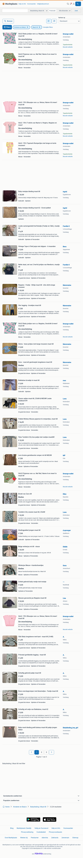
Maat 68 (35, 27)
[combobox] (15, 10)
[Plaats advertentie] (78, 4)
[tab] (48, 21)
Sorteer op (61, 17)
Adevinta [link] (45, 838)
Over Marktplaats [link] (11, 838)
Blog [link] (11, 828)
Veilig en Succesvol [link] (41, 828)
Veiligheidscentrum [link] (43, 4)
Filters (8, 27)
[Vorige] (31, 752)
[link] (9, 4)
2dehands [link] (54, 838)
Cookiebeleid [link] (41, 832)
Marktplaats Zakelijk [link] (24, 828)
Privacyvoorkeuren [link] (55, 832)
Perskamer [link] (34, 838)
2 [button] (41, 752)
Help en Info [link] (56, 828)
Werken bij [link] (24, 838)
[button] (70, 4)
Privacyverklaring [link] (27, 832)
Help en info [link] (22, 4)
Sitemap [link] (75, 838)
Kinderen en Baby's (20, 27)
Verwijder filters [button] (48, 27)
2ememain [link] (65, 838)
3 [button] (46, 752)
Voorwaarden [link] (31, 4)
